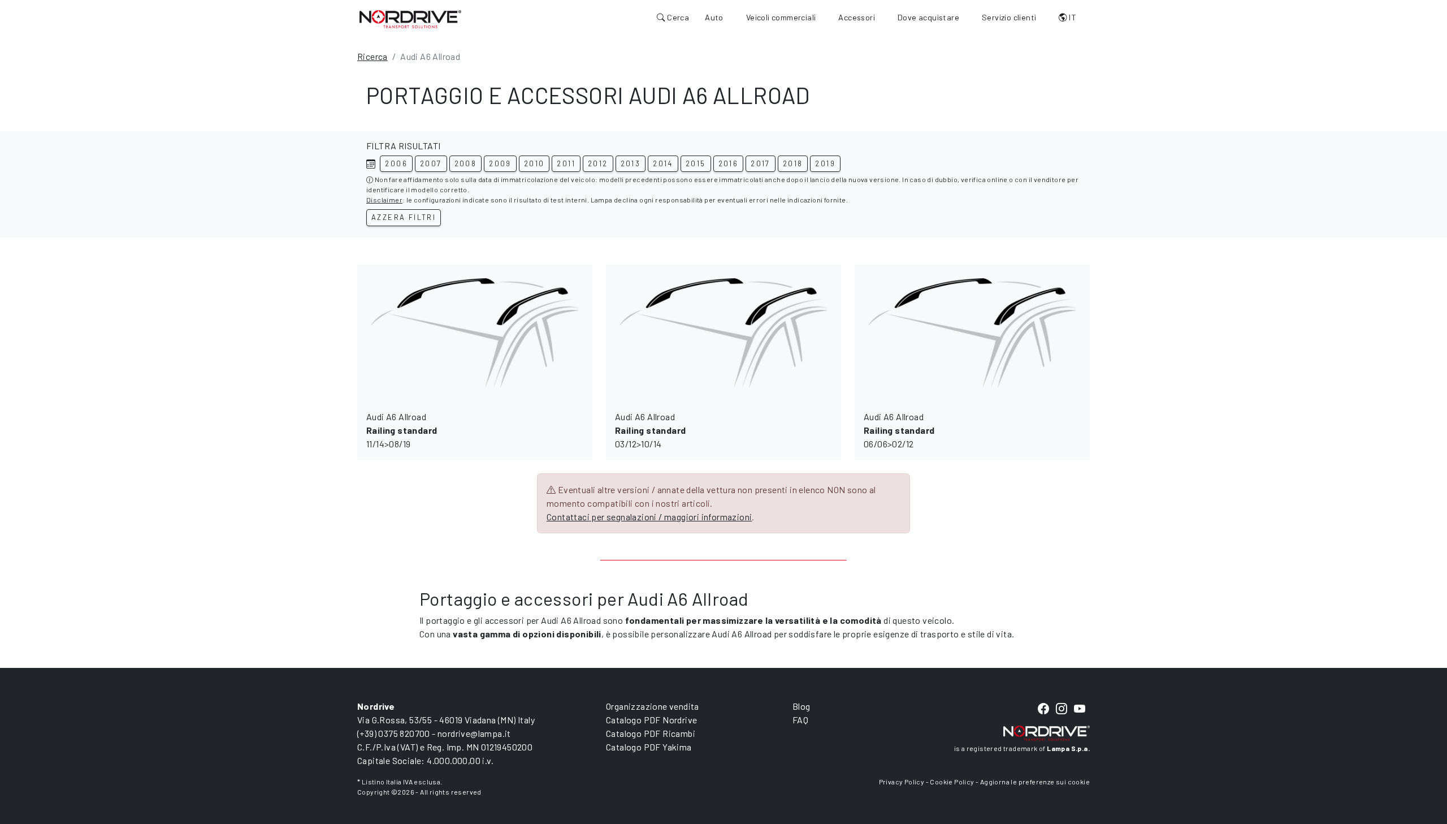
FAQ (800, 719)
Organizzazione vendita (652, 706)
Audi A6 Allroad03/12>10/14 (650, 430)
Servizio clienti (1009, 17)
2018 (793, 163)
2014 (663, 163)
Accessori (856, 17)
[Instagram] (1061, 709)
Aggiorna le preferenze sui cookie (1035, 782)
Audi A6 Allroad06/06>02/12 (899, 430)
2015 (696, 163)
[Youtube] (1079, 709)
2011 (566, 163)
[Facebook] (1043, 709)
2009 (500, 163)
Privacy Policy (902, 782)
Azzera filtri (403, 217)
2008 (465, 163)
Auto (714, 17)
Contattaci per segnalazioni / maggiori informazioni (649, 516)
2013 (631, 163)
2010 (534, 163)
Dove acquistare (928, 17)
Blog (801, 706)
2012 (598, 163)
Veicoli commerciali (781, 17)
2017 (760, 163)
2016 (728, 163)
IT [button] (1071, 17)
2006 (396, 163)
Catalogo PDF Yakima (649, 746)
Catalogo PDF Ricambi (650, 733)
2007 (431, 163)
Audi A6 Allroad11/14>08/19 (401, 430)
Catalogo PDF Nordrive (651, 719)
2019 (825, 163)
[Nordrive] (410, 19)
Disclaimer (384, 200)
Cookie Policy (952, 782)
